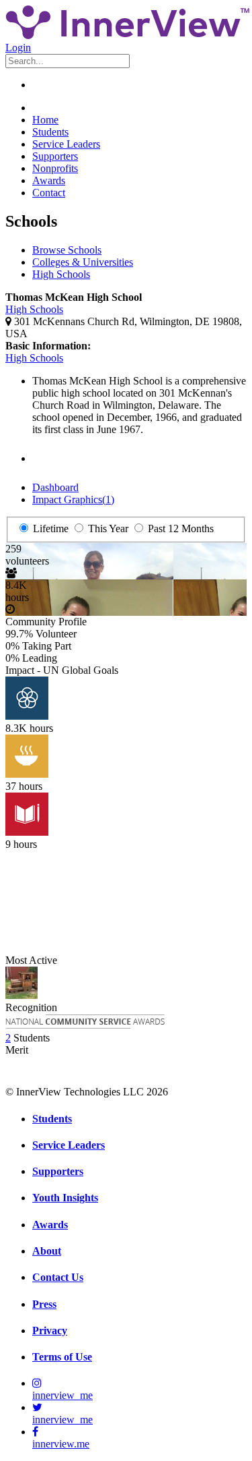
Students (50, 132)
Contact (48, 192)
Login (18, 47)
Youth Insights (65, 1197)
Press (44, 1304)
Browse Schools (66, 250)
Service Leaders (66, 144)
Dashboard (55, 487)
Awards (48, 180)
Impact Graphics (73, 499)
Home (45, 119)
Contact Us (57, 1277)
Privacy (49, 1330)
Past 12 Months (179, 528)
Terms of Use (62, 1357)
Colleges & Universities (82, 262)
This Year (106, 528)
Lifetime (49, 528)
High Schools (61, 274)
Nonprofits (55, 168)
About (46, 1251)
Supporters (55, 156)
